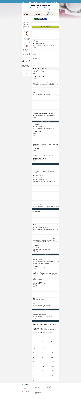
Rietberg (42, 362)
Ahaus (51, 348)
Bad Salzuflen (43, 352)
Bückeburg (43, 371)
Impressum (36, 389)
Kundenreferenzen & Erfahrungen (26, 74)
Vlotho (42, 356)
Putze (51, 2)
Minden (42, 361)
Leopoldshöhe (43, 348)
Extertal (51, 347)
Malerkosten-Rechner (49, 386)
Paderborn (52, 352)
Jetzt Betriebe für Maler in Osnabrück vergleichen (45, 121)
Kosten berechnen (56, 2)
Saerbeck (33, 356)
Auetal (51, 362)
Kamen (51, 356)
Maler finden (48, 387)
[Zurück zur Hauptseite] (28, 384)
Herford (33, 375)
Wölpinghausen (52, 370)
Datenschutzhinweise (37, 387)
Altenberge (33, 370)
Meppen (42, 370)
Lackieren (41, 2)
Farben (46, 2)
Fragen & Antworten (24, 73)
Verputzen (35, 2)
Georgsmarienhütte (34, 348)
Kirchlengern (34, 362)
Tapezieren (29, 2)
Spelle (33, 371)
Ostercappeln (34, 352)
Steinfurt (33, 380)
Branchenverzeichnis (37, 386)
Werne (42, 379)
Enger (33, 361)
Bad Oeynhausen (43, 347)
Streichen (24, 2)
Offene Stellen (36, 393)
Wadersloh (43, 366)
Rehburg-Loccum (52, 361)
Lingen (42, 357)
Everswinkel (34, 366)
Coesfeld (42, 380)
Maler (46, 324)
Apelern (51, 379)
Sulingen (42, 375)
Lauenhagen (52, 357)
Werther (33, 357)
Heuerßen (52, 371)
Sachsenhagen (52, 366)
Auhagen (52, 375)
